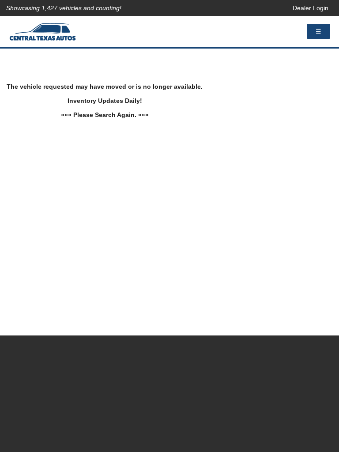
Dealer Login (310, 7)
